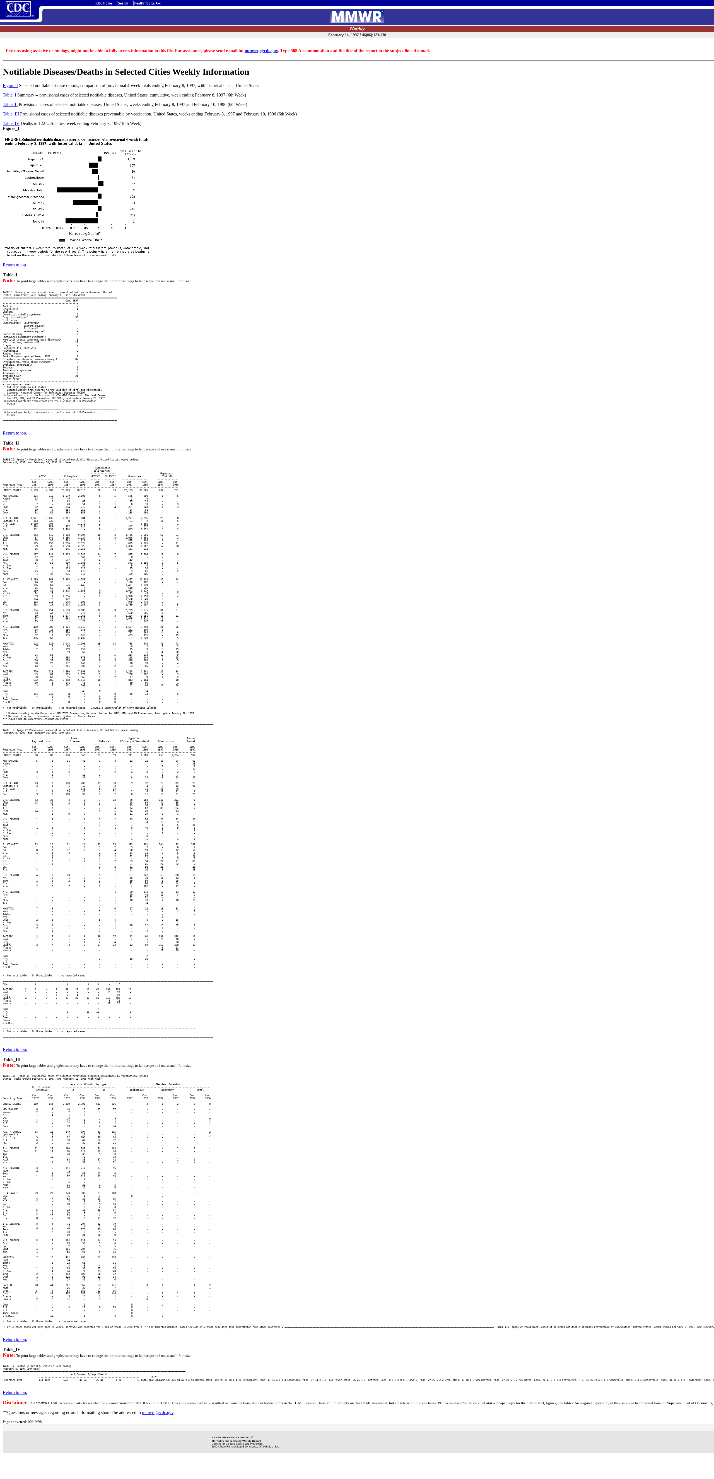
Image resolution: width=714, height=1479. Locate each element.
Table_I (9, 95)
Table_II (10, 104)
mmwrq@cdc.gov (261, 50)
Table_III (11, 114)
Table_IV (11, 123)
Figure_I (10, 85)
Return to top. (15, 264)
